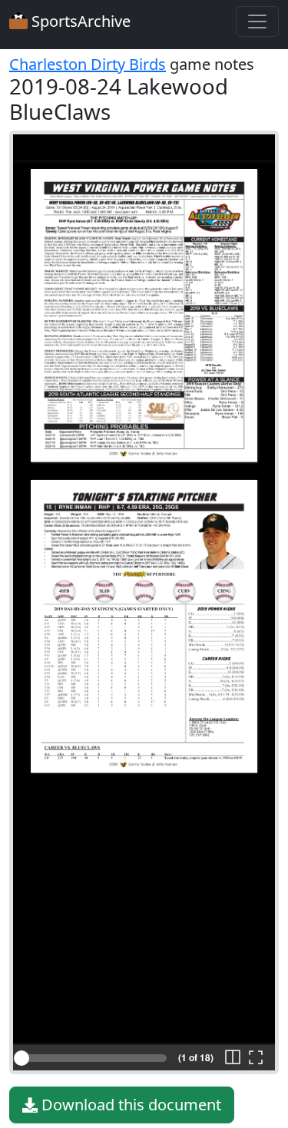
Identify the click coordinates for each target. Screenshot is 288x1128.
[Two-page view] (232, 1058)
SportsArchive (79, 21)
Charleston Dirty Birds (87, 64)
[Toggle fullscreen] (255, 1058)
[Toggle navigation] (257, 21)
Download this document (129, 1104)
